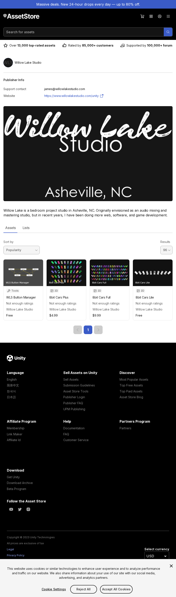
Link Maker (14, 434)
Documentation (74, 428)
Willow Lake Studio (19, 309)
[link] (77, 330)
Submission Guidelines (79, 385)
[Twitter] (19, 509)
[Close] (171, 566)
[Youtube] (11, 509)
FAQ (66, 434)
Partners (125, 428)
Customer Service (76, 440)
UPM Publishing (74, 409)
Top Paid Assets (131, 391)
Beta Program (16, 489)
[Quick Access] (151, 16)
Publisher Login (74, 397)
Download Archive (20, 483)
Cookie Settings (54, 589)
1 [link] (88, 330)
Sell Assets (71, 379)
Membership (15, 428)
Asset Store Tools (75, 391)
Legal (10, 549)
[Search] (168, 32)
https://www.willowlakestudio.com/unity (71, 96)
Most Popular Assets (134, 379)
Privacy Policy (15, 555)
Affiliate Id (14, 440)
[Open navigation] (168, 16)
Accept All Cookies (116, 589)
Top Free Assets (131, 385)
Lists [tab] (26, 228)
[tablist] (88, 228)
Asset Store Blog (131, 397)
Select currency (156, 549)
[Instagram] (28, 509)
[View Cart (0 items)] (142, 16)
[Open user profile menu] (159, 16)
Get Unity (13, 477)
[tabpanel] (88, 283)
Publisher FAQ (73, 403)
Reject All (83, 589)
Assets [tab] (10, 228)
